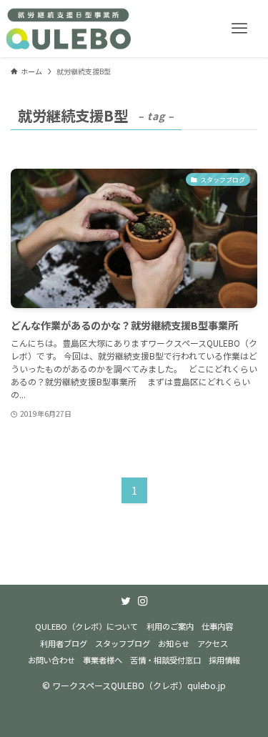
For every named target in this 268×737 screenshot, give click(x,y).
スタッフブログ (122, 643)
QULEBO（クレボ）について (86, 626)
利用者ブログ (63, 643)
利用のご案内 (170, 626)
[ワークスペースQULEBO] (69, 28)
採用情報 (224, 660)
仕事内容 (217, 626)
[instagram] (143, 601)
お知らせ (173, 643)
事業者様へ (102, 660)
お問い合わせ (51, 660)
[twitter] (125, 601)
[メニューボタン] (239, 28)
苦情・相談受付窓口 (165, 660)
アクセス (212, 643)
